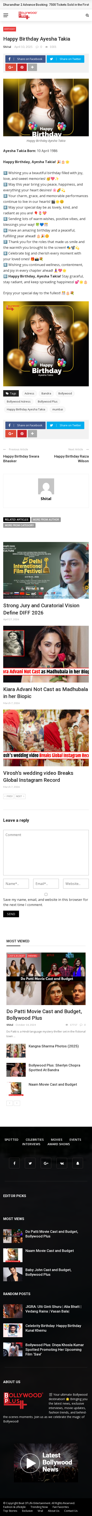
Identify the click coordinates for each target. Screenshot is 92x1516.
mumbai (57, 409)
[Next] (17, 1103)
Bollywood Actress (19, 401)
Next (19, 796)
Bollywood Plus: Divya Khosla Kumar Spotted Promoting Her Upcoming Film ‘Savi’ (54, 1349)
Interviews (31, 1144)
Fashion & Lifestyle (14, 1507)
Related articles (16, 519)
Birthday (9, 29)
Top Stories (10, 1511)
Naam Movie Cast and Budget (53, 1084)
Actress (29, 393)
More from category (19, 525)
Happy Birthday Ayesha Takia (26, 409)
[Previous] (9, 1103)
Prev (10, 796)
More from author (46, 519)
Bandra (46, 393)
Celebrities (35, 1140)
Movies (32, 955)
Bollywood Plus (48, 401)
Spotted (11, 1140)
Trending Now (39, 1507)
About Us (53, 1511)
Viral (40, 1511)
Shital (7, 46)
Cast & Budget (16, 955)
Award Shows (58, 1144)
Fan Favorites (61, 1507)
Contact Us (70, 1511)
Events (75, 1140)
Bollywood (65, 393)
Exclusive (27, 1511)
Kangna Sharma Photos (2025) (54, 1046)
